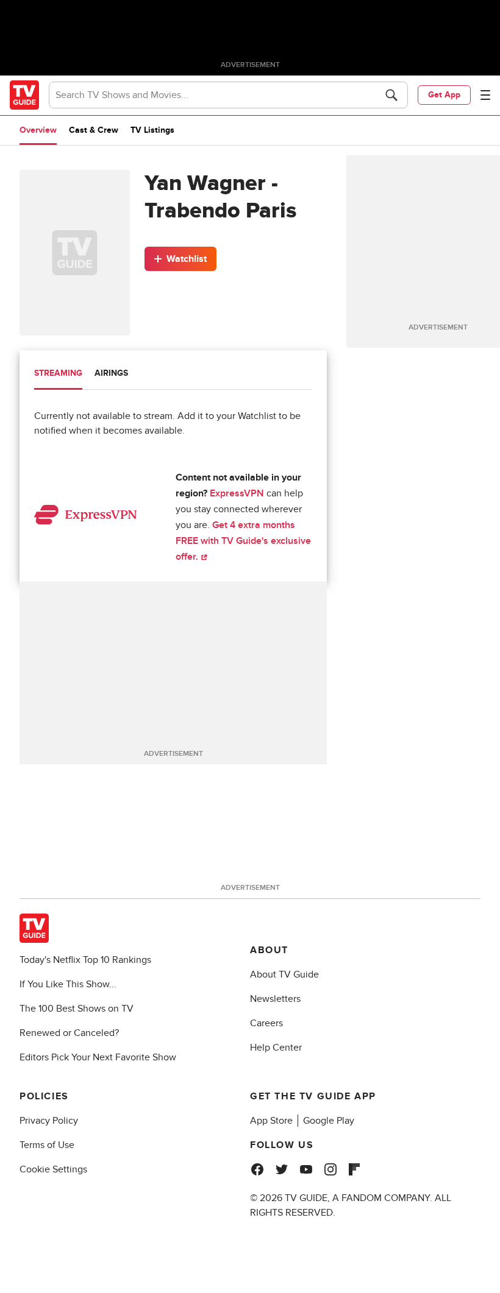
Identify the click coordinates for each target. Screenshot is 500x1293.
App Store (271, 1121)
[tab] (58, 374)
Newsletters (275, 999)
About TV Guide (284, 974)
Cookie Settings (53, 1169)
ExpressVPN (237, 493)
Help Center (276, 1047)
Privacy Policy (49, 1121)
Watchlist (186, 259)
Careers (266, 1023)
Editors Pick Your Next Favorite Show (98, 1057)
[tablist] (173, 375)
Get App (444, 95)
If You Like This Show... (68, 984)
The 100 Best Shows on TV (77, 1008)
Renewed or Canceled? (69, 1033)
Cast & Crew (93, 130)
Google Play (328, 1121)
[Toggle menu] (485, 95)
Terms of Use (47, 1145)
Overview (38, 130)
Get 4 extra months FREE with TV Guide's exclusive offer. (243, 541)
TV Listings (152, 130)
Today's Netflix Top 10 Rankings (85, 960)
